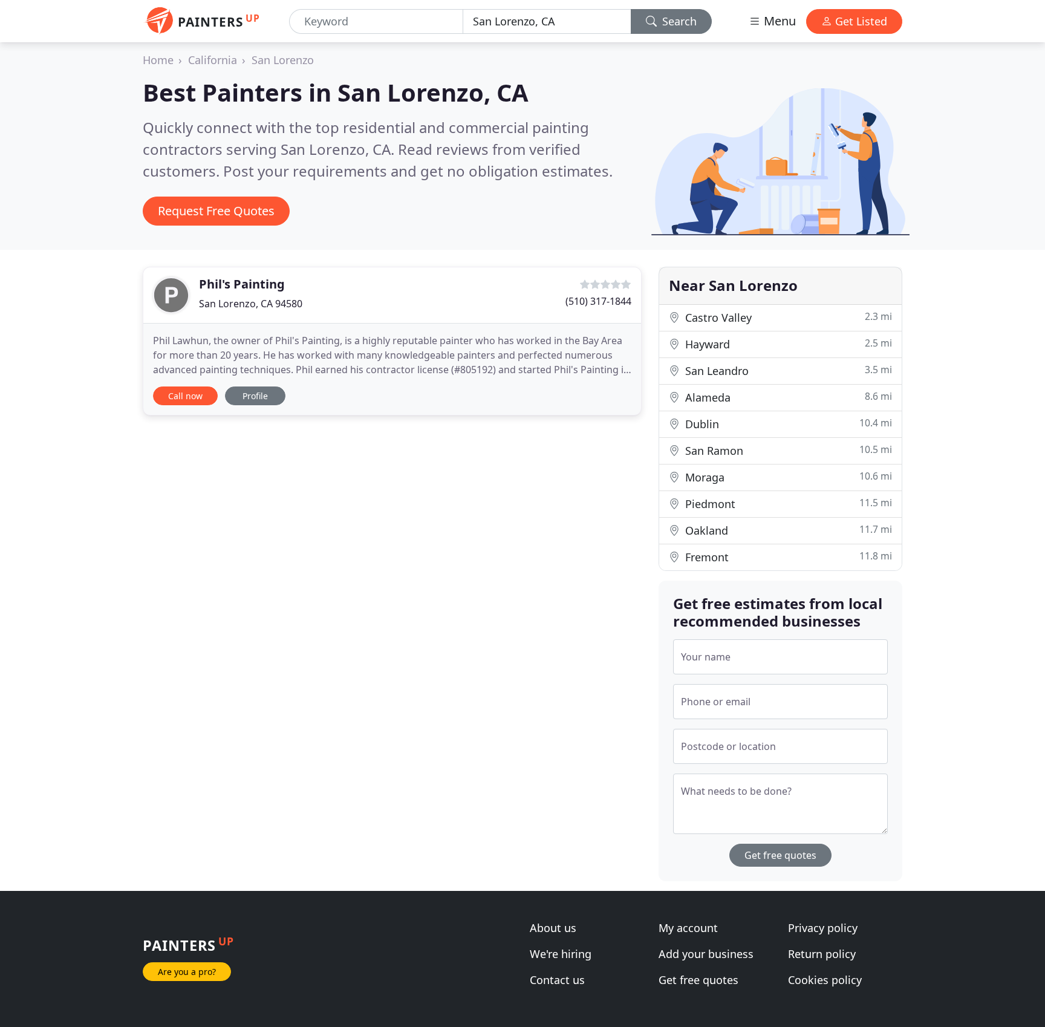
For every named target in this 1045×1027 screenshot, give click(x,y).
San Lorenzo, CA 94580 (250, 303)
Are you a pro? (187, 971)
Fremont (787, 556)
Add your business (706, 954)
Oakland (787, 530)
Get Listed (859, 21)
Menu (778, 21)
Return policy (822, 954)
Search (678, 21)
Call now (185, 396)
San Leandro (787, 370)
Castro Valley (787, 317)
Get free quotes (780, 855)
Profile (255, 396)
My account (688, 928)
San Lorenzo (283, 60)
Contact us (557, 980)
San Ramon (787, 450)
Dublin (787, 423)
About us (553, 928)
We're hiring (560, 954)
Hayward (787, 343)
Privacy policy (823, 928)
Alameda (787, 397)
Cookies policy (825, 980)
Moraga (787, 476)
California (212, 60)
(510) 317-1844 (598, 301)
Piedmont (787, 503)
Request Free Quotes (216, 211)
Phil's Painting (242, 284)
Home (158, 60)
